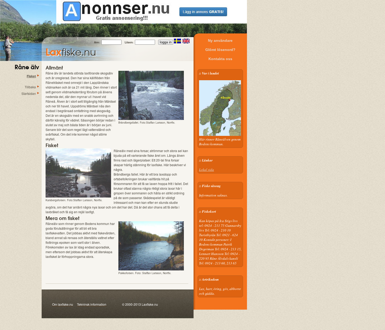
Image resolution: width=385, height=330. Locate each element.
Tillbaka (30, 87)
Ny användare (220, 40)
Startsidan (28, 93)
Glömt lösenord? (220, 50)
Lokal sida (206, 169)
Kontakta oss (220, 59)
